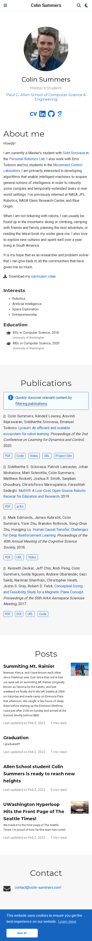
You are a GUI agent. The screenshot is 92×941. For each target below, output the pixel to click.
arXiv (20, 506)
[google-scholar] (59, 115)
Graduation (16, 737)
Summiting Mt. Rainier (28, 666)
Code (20, 456)
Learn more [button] (67, 921)
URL (47, 456)
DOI (19, 614)
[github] (51, 115)
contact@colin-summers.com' (38, 887)
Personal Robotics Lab (27, 159)
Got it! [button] (22, 933)
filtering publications (31, 404)
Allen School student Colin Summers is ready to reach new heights (39, 773)
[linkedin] (42, 115)
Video (34, 456)
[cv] (33, 115)
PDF (7, 456)
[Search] (79, 5)
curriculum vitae (43, 276)
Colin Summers (46, 5)
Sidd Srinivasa (74, 153)
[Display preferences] (86, 5)
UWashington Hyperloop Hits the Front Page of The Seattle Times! (33, 811)
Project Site (64, 456)
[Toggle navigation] (5, 5)
